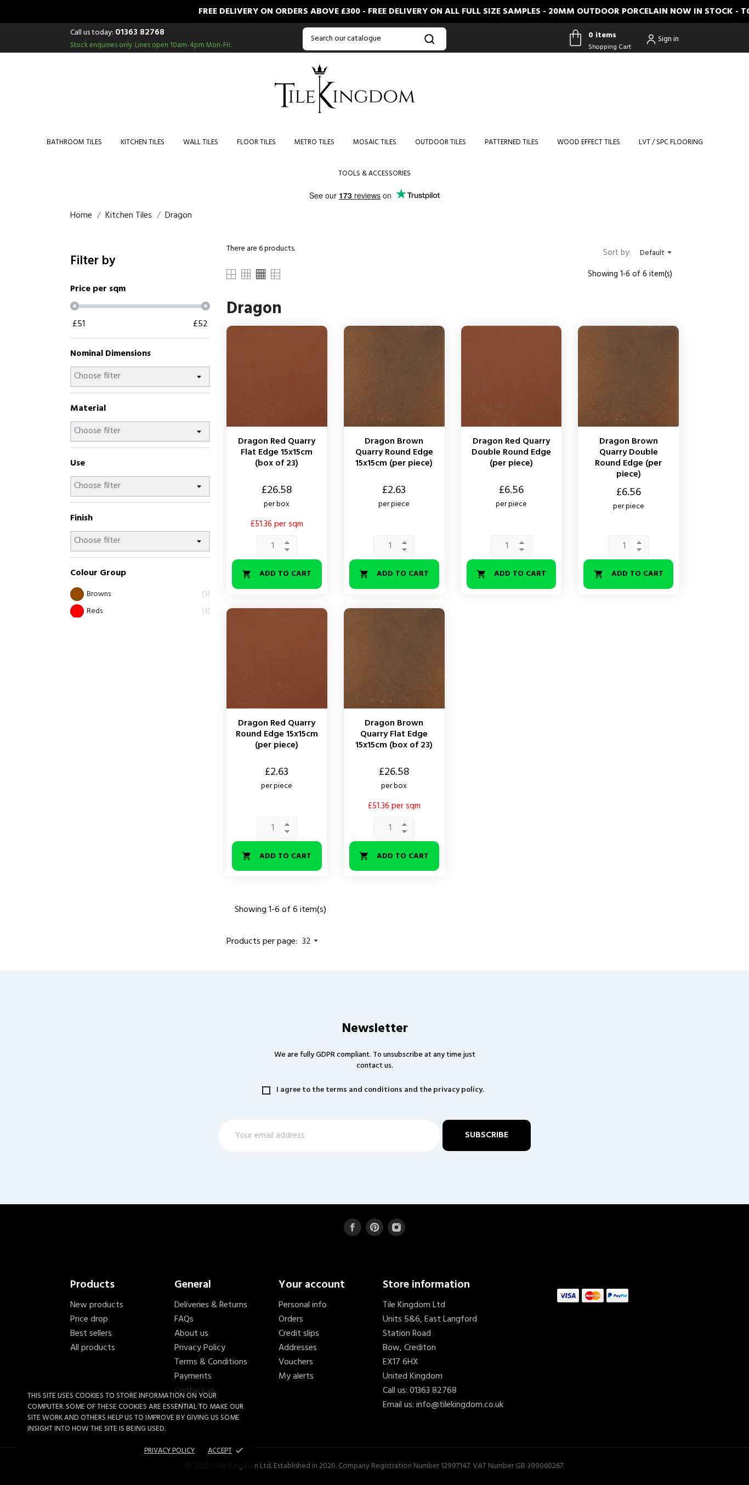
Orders (291, 1319)
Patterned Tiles (511, 142)
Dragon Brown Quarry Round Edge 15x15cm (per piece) (394, 452)
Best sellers (91, 1334)
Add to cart (276, 574)
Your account (312, 1285)
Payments (193, 1376)
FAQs (184, 1319)
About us (191, 1334)
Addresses (298, 1348)
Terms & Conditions (210, 1362)
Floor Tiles (256, 142)
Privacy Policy (199, 1348)
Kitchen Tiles (142, 142)
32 (311, 942)
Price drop (89, 1319)
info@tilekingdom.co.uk (459, 1405)
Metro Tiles (314, 142)
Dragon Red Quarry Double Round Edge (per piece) (511, 452)
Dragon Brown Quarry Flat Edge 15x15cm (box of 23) (394, 734)
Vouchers (296, 1362)
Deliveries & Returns (210, 1305)
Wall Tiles (200, 142)
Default (657, 253)
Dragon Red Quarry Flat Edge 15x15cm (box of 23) (276, 452)
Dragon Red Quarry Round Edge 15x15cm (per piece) (277, 734)
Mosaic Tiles (374, 142)
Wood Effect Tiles (588, 142)
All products (92, 1348)
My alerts (296, 1376)
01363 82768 (139, 32)
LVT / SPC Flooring (671, 142)
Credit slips (299, 1334)
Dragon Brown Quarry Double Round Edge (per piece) (628, 457)
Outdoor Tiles (440, 142)
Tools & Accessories (374, 173)
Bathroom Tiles (74, 142)
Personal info (303, 1305)
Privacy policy (169, 1450)
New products (96, 1305)
